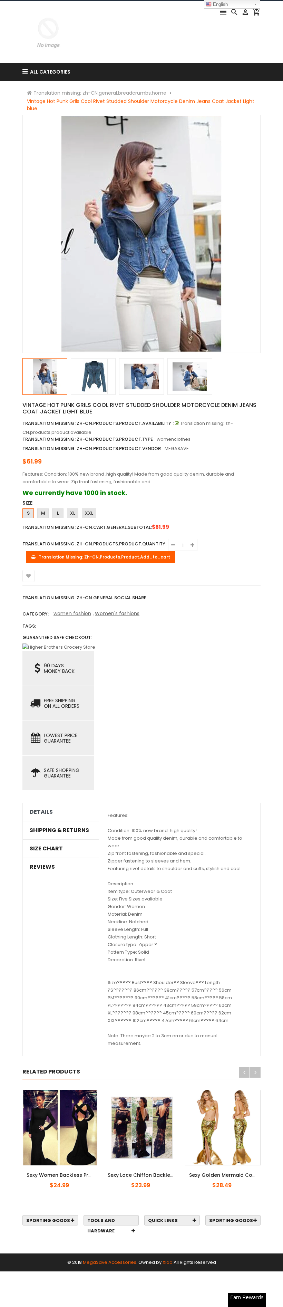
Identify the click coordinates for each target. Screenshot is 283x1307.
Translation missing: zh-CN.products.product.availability (96, 423)
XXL (89, 513)
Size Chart (46, 848)
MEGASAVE (177, 448)
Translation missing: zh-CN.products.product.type (87, 439)
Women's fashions (117, 613)
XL (72, 513)
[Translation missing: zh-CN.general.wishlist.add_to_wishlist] (28, 576)
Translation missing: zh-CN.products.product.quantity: (94, 544)
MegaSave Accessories (109, 1262)
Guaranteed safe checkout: (57, 637)
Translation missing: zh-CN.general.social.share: (84, 597)
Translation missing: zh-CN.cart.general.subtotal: (87, 527)
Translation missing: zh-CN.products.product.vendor (91, 448)
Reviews (42, 867)
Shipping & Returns (59, 830)
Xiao (168, 1262)
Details (41, 812)
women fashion (72, 613)
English (220, 4)
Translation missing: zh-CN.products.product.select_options (67, 1171)
